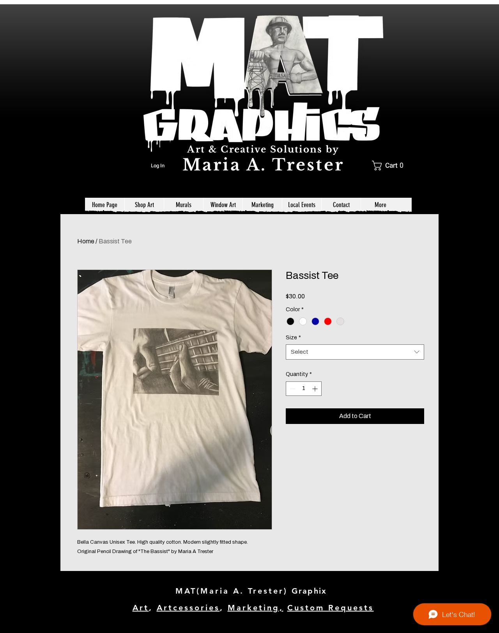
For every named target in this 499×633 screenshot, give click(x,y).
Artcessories (188, 607)
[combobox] (355, 352)
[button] (390, 165)
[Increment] (315, 388)
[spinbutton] (304, 388)
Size (293, 337)
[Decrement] (292, 388)
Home (85, 241)
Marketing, (255, 607)
